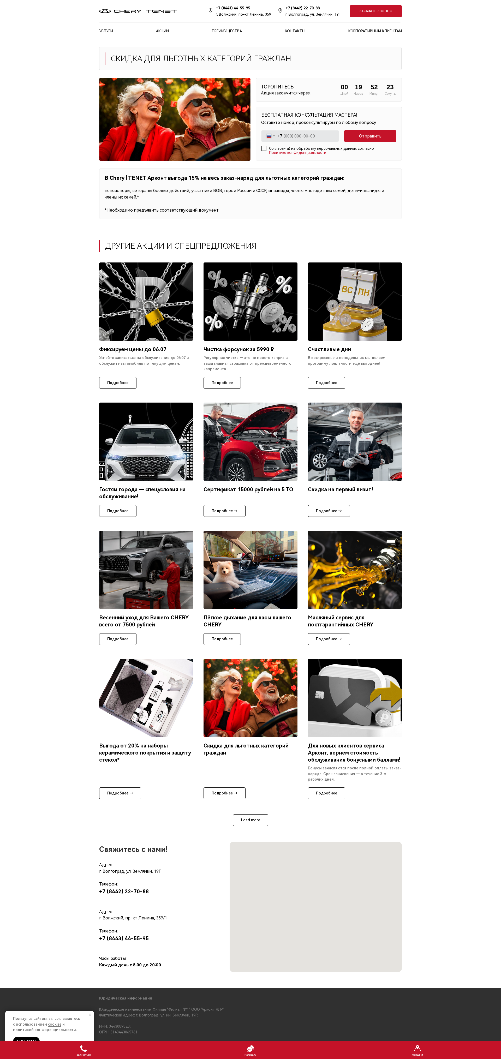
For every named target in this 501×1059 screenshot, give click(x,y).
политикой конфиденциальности (44, 1030)
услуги (106, 31)
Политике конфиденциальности (297, 153)
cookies (54, 1024)
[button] (376, 11)
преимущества (227, 31)
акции (162, 31)
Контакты (295, 31)
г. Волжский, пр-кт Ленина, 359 (243, 14)
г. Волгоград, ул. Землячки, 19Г (313, 14)
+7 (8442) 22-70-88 (124, 891)
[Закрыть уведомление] (90, 1014)
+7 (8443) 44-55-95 (124, 938)
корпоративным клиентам (375, 31)
